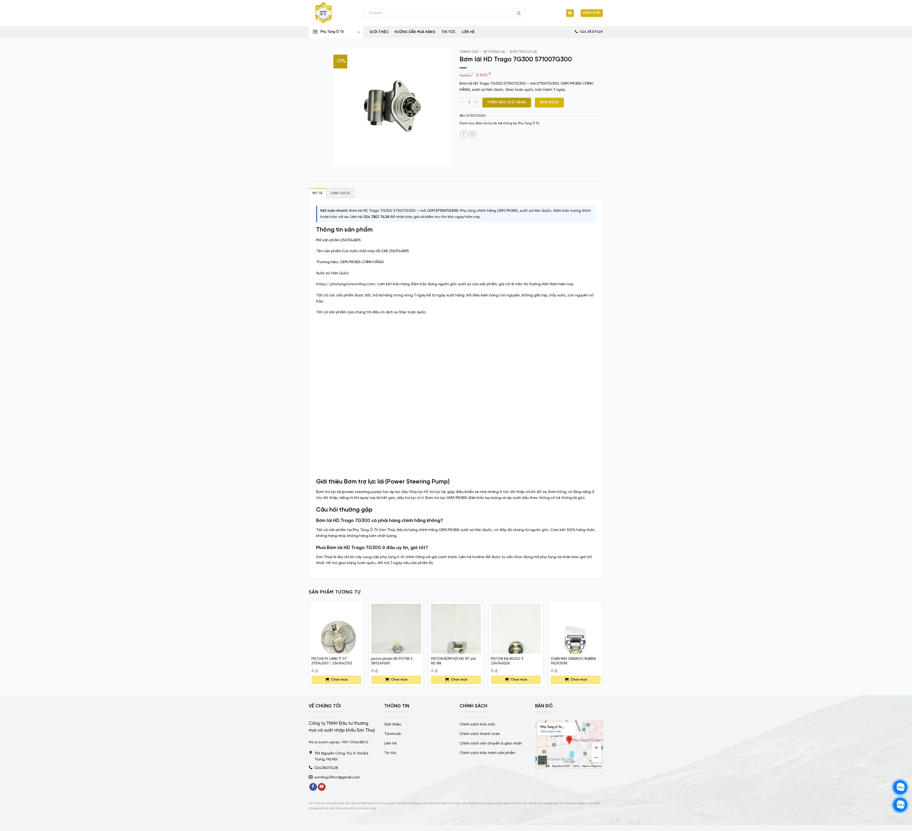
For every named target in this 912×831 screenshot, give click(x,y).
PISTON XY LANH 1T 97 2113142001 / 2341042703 (331, 661)
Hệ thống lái (494, 51)
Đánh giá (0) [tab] (340, 193)
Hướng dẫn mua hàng (414, 32)
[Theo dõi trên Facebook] (313, 787)
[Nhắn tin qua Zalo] (900, 787)
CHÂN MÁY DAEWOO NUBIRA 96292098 (573, 661)
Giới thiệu (379, 32)
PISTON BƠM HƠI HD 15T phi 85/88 (453, 661)
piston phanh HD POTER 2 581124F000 (392, 661)
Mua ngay (549, 102)
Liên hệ (468, 32)
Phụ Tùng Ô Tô (528, 123)
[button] (570, 13)
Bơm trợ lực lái (523, 51)
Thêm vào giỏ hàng (507, 102)
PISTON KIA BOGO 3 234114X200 (507, 661)
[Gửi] (520, 13)
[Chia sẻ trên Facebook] (464, 134)
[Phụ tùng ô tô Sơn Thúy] (332, 13)
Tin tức (449, 32)
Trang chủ (469, 51)
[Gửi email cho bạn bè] (472, 134)
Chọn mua (339, 679)
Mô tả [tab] (317, 193)
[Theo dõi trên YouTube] (322, 787)
